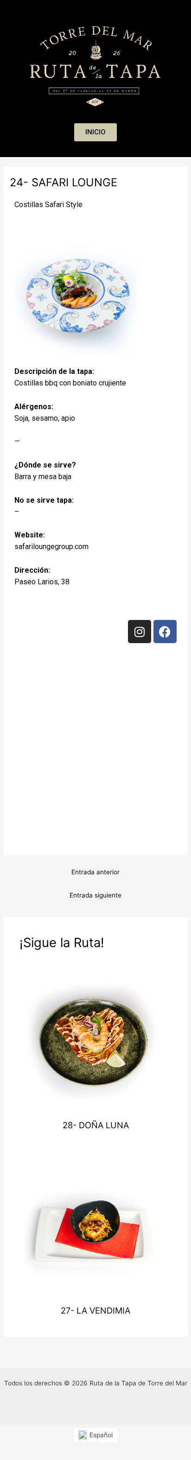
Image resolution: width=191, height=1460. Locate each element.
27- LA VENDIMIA (95, 1310)
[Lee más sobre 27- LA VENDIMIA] (95, 1222)
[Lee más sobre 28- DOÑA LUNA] (95, 1038)
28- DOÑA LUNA (96, 1125)
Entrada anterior (95, 872)
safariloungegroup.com (51, 546)
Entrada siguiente (95, 895)
